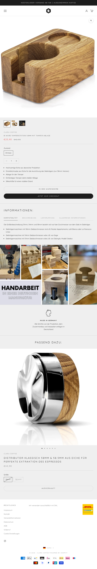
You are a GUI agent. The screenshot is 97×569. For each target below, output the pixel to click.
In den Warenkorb (48, 189)
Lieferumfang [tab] (48, 218)
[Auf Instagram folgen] (5, 541)
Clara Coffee (10, 132)
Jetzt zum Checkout (48, 196)
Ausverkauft (48, 488)
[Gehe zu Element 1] (7, 123)
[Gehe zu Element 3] (22, 123)
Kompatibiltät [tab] (11, 218)
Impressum (8, 510)
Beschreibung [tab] (29, 218)
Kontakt (7, 514)
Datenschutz (8, 522)
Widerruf (7, 530)
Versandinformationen (12, 518)
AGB (5, 526)
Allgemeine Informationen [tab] (72, 218)
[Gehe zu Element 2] (14, 123)
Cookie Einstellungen (12, 534)
